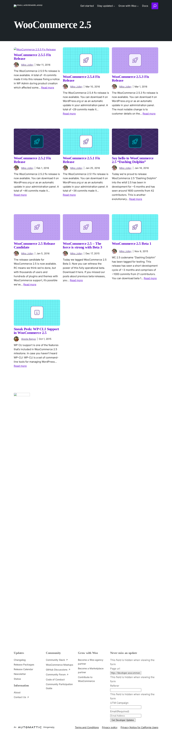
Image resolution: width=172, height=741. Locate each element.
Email (119, 711)
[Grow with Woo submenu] (138, 6)
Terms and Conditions (87, 727)
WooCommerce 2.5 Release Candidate (34, 245)
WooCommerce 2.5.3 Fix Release (130, 78)
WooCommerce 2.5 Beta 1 (131, 244)
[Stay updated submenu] (114, 6)
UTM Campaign (119, 702)
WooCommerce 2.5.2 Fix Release (32, 160)
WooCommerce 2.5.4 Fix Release (81, 78)
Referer (114, 685)
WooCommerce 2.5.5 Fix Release (32, 57)
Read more (47, 87)
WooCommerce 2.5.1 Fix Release (81, 160)
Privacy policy (109, 727)
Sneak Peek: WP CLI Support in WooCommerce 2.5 (36, 331)
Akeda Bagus (28, 338)
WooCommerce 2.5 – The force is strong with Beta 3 (82, 245)
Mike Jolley (27, 64)
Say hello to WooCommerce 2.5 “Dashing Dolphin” (133, 160)
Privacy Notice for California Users (139, 727)
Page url (115, 668)
